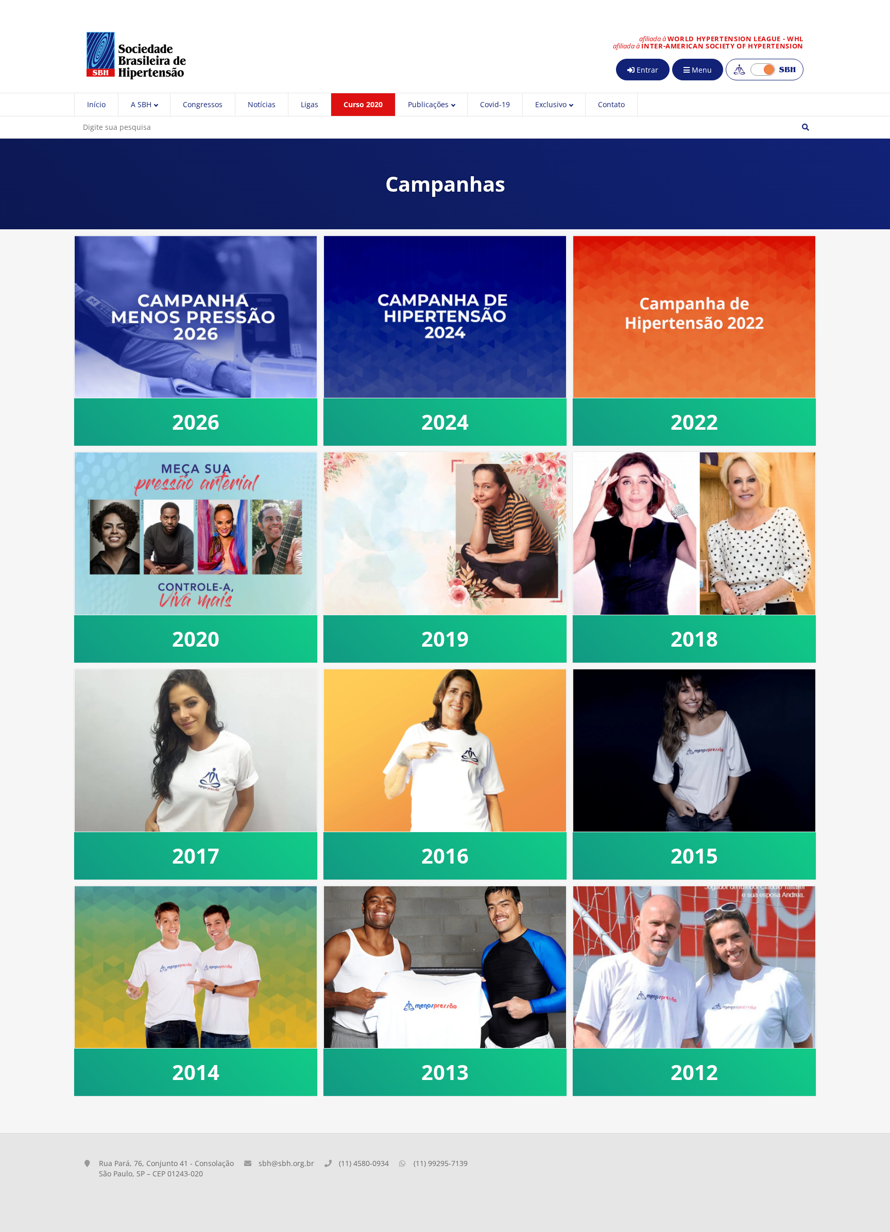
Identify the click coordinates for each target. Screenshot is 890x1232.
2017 (195, 855)
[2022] (694, 317)
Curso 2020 (363, 104)
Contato (611, 104)
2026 (195, 422)
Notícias (262, 104)
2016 (445, 855)
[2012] (694, 967)
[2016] (445, 750)
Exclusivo (551, 104)
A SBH (141, 104)
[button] (805, 127)
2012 (694, 1072)
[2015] (694, 750)
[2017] (195, 750)
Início (96, 104)
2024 (445, 422)
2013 (445, 1072)
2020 (195, 639)
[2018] (694, 533)
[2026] (195, 317)
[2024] (445, 317)
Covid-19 (495, 104)
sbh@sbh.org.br (286, 1163)
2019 (445, 639)
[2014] (195, 967)
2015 (694, 855)
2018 (694, 639)
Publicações (428, 104)
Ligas (309, 104)
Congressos (202, 104)
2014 (195, 1072)
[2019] (445, 533)
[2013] (445, 967)
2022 (694, 422)
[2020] (195, 533)
